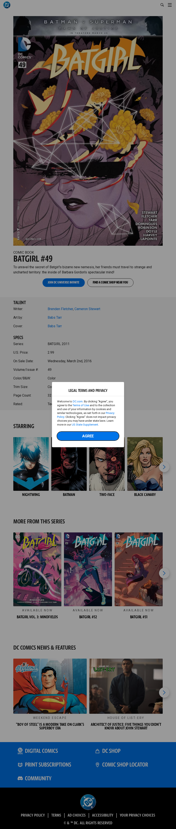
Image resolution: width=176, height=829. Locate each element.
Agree (88, 436)
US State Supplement (85, 424)
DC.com (78, 401)
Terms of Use (81, 405)
